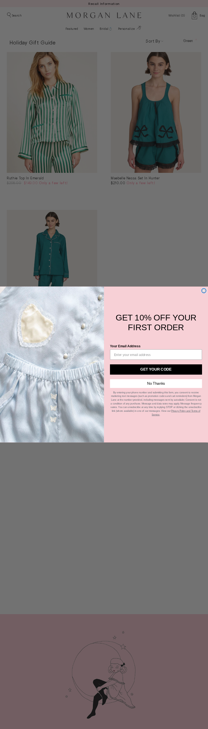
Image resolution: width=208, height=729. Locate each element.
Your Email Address (125, 346)
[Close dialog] (204, 290)
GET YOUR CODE (155, 369)
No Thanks (156, 383)
